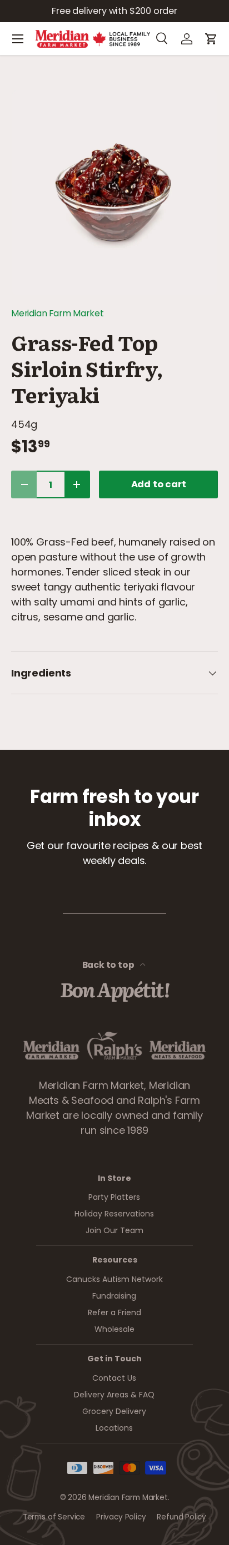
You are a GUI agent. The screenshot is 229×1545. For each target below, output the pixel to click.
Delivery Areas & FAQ (114, 1394)
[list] (114, 192)
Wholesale (114, 1329)
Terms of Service (54, 1517)
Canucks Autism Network (114, 1279)
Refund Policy (181, 1517)
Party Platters (114, 1197)
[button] (211, 39)
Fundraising (114, 1295)
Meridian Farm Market (57, 313)
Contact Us (114, 1378)
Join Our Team (114, 1230)
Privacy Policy (121, 1517)
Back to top (109, 964)
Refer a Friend (114, 1312)
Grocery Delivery (114, 1411)
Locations (114, 1427)
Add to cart (158, 484)
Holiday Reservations (114, 1213)
